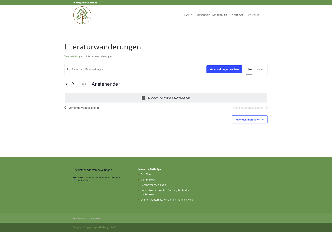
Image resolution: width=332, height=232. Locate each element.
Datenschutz (79, 217)
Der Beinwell (148, 179)
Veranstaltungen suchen (224, 69)
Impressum (95, 217)
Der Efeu (146, 174)
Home (188, 15)
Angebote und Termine (211, 15)
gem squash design (98, 227)
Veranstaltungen (74, 56)
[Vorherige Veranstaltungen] (66, 84)
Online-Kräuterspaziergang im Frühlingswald (167, 199)
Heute (83, 83)
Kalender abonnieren (248, 119)
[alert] (166, 98)
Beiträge (237, 15)
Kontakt (253, 15)
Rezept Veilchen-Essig (153, 185)
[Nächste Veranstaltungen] (73, 84)
